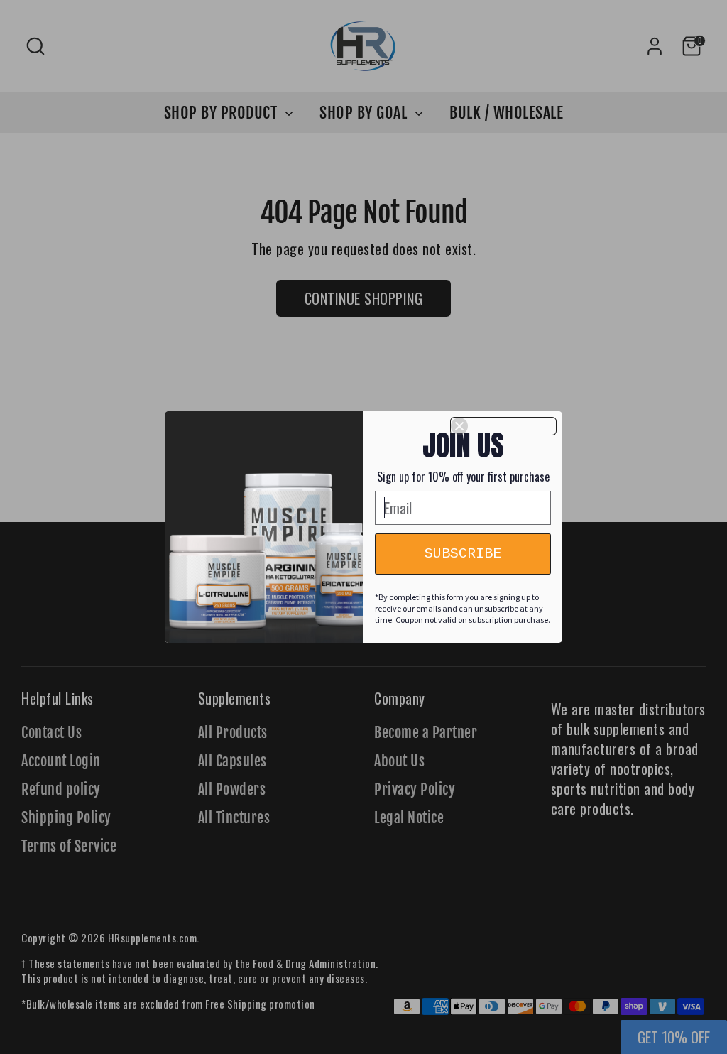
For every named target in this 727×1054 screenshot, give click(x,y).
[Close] (503, 426)
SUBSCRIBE (463, 553)
